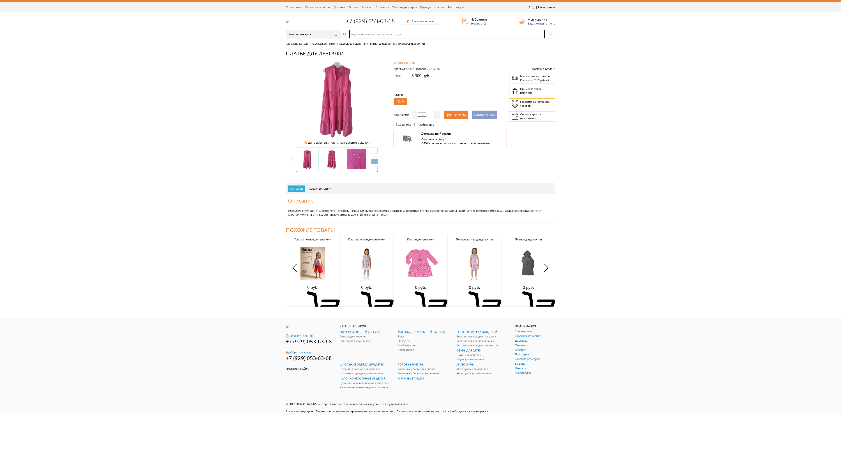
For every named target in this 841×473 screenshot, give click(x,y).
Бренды (425, 7)
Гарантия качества (317, 7)
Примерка (382, 7)
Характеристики (320, 189)
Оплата (354, 7)
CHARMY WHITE (404, 63)
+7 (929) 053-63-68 (370, 21)
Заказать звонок (301, 336)
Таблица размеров (404, 7)
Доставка (340, 7)
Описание (296, 189)
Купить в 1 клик (484, 115)
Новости (439, 7)
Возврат (367, 7)
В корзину (459, 115)
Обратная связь (301, 352)
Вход (531, 7)
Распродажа (456, 7)
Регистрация (546, 7)
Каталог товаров (299, 34)
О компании (294, 7)
